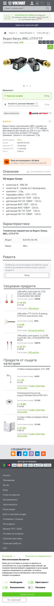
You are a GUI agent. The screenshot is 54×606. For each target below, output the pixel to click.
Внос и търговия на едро (14, 514)
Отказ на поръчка (11, 495)
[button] (8, 556)
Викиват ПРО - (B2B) (12, 529)
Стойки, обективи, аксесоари (31, 387)
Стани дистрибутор (12, 543)
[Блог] (13, 453)
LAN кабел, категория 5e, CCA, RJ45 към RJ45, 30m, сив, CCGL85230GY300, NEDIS (31, 293)
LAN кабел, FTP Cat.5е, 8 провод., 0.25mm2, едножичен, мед (32, 314)
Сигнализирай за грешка (40, 172)
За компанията (10, 500)
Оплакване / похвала (13, 519)
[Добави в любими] (50, 121)
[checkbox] (5, 582)
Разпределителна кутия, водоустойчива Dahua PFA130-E (32, 394)
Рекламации (9, 480)
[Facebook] (19, 453)
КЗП (5, 548)
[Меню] (5, 3)
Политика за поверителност (38, 556)
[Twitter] (25, 453)
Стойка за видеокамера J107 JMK (33, 369)
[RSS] (43, 453)
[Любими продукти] (42, 3)
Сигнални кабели (36, 330)
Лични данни (9, 524)
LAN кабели (33, 308)
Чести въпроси (10, 504)
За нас (6, 485)
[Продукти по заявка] (37, 3)
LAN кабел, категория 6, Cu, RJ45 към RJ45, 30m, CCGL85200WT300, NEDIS (33, 337)
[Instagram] (31, 453)
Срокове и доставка (12, 538)
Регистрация (9, 509)
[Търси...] (47, 8)
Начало (6, 475)
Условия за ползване (13, 534)
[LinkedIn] (37, 453)
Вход (27, 275)
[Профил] (32, 3)
